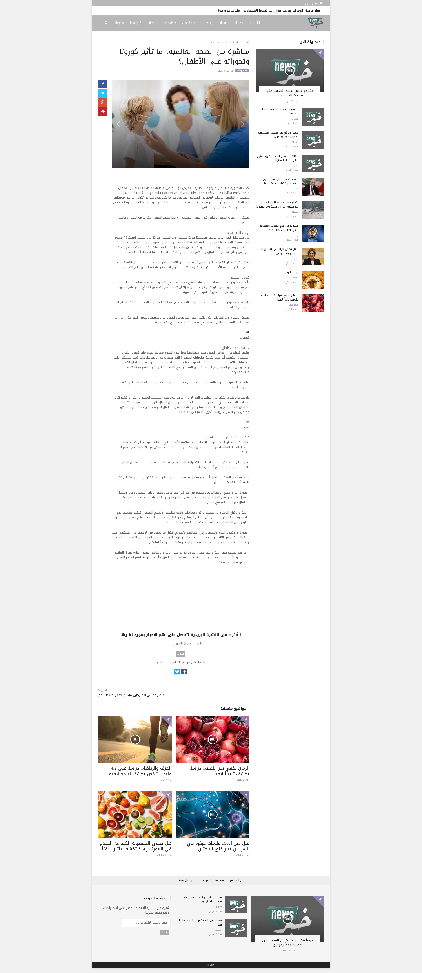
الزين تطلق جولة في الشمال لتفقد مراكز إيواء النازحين (277, 251)
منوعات (119, 23)
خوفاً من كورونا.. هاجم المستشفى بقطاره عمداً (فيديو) (277, 135)
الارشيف (233, 42)
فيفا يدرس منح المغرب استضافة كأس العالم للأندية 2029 (278, 228)
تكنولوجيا (136, 23)
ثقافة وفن (189, 23)
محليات (238, 23)
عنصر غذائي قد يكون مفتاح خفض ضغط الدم (131, 695)
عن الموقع (237, 880)
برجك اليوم (291, 272)
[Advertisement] (180, 601)
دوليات (222, 23)
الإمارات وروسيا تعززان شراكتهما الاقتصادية (273, 11)
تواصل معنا (186, 880)
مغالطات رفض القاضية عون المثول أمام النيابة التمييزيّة (277, 158)
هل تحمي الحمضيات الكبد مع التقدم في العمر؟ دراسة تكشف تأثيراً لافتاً (136, 846)
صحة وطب (169, 23)
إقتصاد (207, 23)
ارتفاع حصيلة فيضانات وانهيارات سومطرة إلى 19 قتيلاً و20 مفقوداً (277, 204)
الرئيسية (255, 23)
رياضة (152, 23)
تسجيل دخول (312, 3)
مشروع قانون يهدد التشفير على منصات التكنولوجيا (290, 93)
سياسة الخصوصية (212, 880)
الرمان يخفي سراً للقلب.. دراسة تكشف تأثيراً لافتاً (219, 771)
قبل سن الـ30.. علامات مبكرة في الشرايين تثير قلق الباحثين (218, 846)
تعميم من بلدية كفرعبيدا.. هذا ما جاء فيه (278, 111)
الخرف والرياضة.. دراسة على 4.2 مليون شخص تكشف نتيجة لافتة (140, 771)
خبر (245, 42)
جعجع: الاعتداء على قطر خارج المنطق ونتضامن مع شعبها (280, 181)
